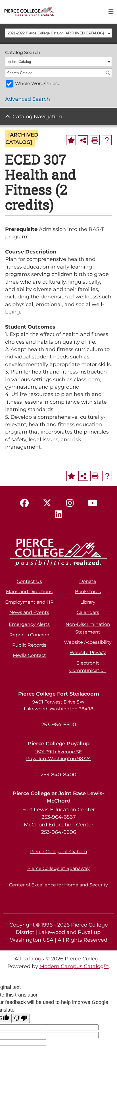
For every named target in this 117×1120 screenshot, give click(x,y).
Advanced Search (27, 99)
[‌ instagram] (70, 503)
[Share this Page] (83, 140)
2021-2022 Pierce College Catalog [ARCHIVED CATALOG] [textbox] (56, 33)
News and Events (29, 612)
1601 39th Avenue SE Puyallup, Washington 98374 (58, 755)
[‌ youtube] (92, 503)
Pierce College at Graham (58, 851)
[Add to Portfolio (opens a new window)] (71, 140)
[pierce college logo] (29, 11)
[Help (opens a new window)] (107, 140)
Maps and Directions (29, 591)
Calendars (88, 612)
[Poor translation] (21, 1018)
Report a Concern (29, 635)
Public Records (29, 645)
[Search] (108, 72)
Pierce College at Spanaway (58, 868)
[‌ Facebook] (24, 503)
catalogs (33, 959)
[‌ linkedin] (58, 514)
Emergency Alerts (29, 624)
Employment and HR (29, 602)
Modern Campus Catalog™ (74, 966)
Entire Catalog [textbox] (19, 61)
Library (87, 602)
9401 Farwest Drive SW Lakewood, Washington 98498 (58, 705)
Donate (87, 581)
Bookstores (88, 591)
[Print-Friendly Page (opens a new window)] (95, 140)
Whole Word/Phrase (37, 83)
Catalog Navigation (37, 116)
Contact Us (29, 581)
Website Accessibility (88, 642)
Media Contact (29, 655)
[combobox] (58, 33)
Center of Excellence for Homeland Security (58, 885)
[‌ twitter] (47, 503)
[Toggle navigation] (111, 12)
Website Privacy (88, 652)
